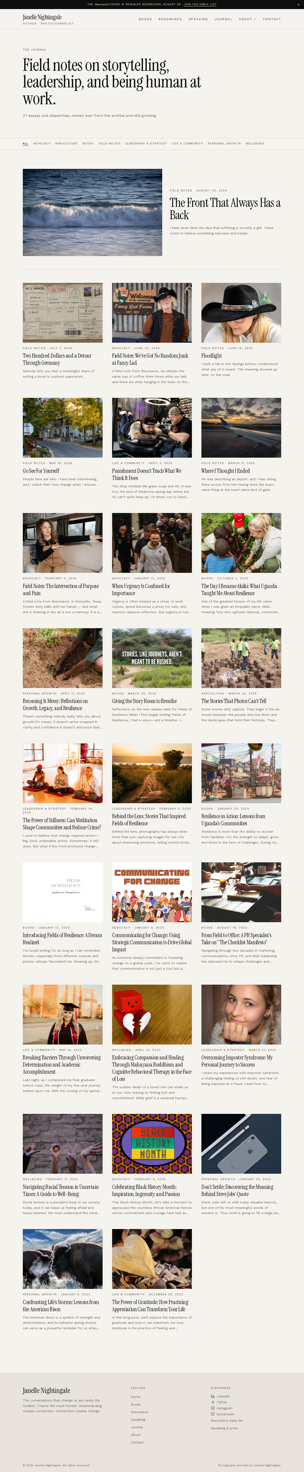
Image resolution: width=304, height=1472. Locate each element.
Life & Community (187, 143)
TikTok (222, 1402)
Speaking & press (224, 1428)
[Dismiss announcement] (298, 4)
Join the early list (200, 4)
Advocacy (42, 143)
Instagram (225, 1408)
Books (145, 19)
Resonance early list (227, 1420)
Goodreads (225, 1414)
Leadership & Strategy (146, 143)
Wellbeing (255, 143)
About (245, 19)
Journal (224, 19)
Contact (272, 19)
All (25, 143)
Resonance (170, 19)
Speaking (198, 19)
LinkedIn (223, 1396)
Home (135, 1397)
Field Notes (109, 143)
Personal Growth (224, 143)
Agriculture (66, 143)
